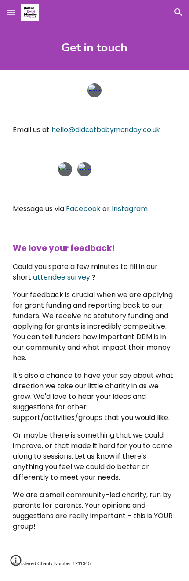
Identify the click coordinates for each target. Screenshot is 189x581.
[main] (94, 47)
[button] (10, 12)
